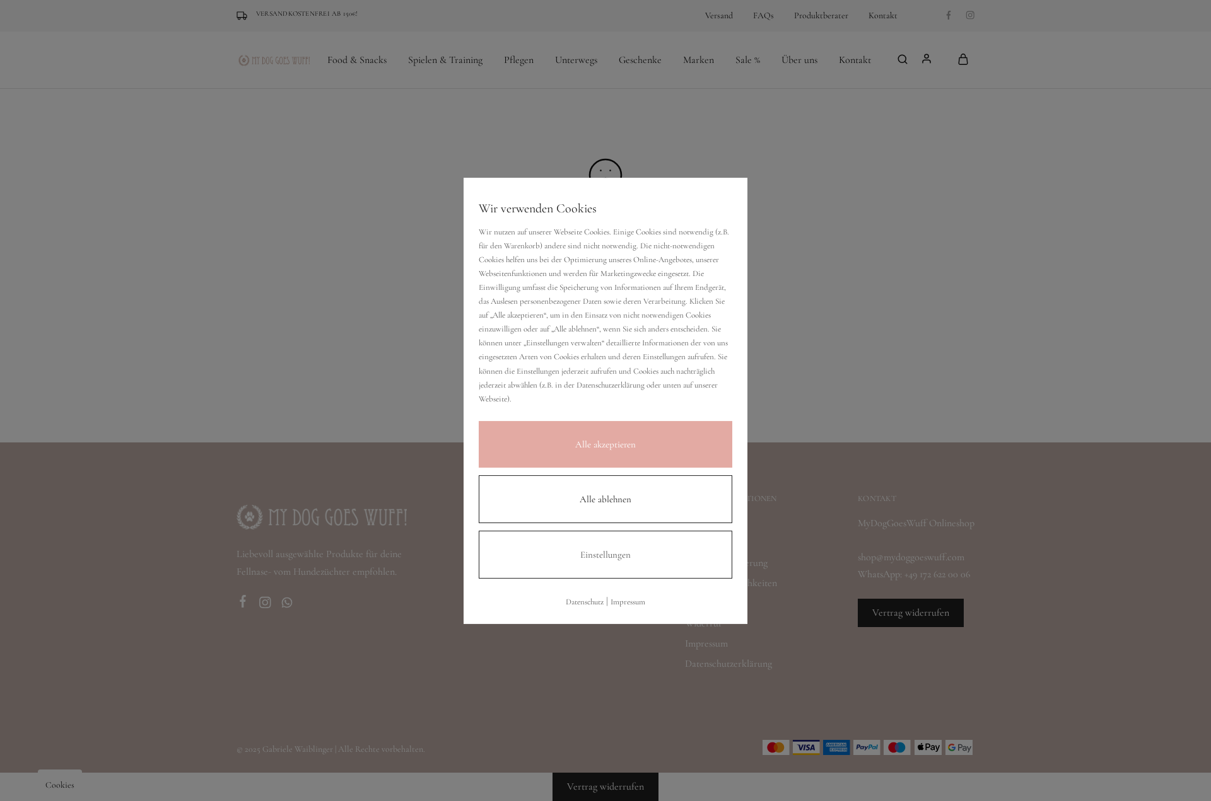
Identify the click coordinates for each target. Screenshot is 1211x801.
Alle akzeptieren (605, 443)
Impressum (628, 601)
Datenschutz (585, 601)
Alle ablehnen (605, 498)
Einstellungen (605, 554)
